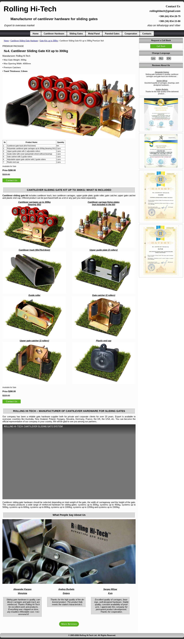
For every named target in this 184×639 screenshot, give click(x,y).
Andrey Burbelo (162, 89)
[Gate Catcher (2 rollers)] (104, 338)
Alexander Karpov (162, 72)
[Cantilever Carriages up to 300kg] (34, 247)
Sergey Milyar (162, 81)
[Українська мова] (153, 60)
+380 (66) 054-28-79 (169, 16)
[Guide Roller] (34, 338)
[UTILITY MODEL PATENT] (161, 221)
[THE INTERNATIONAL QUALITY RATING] (161, 130)
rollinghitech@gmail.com (165, 11)
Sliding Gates (76, 33)
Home (36, 33)
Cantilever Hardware (54, 33)
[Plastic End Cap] (104, 363)
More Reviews (69, 624)
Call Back (161, 46)
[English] (168, 60)
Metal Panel (94, 33)
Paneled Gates (112, 33)
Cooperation (131, 33)
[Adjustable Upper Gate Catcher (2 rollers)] (34, 383)
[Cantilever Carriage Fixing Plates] (104, 247)
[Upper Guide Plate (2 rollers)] (104, 293)
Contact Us (11, 180)
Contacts (146, 33)
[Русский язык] (161, 60)
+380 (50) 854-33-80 (169, 21)
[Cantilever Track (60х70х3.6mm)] (34, 293)
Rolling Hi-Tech (30, 9)
